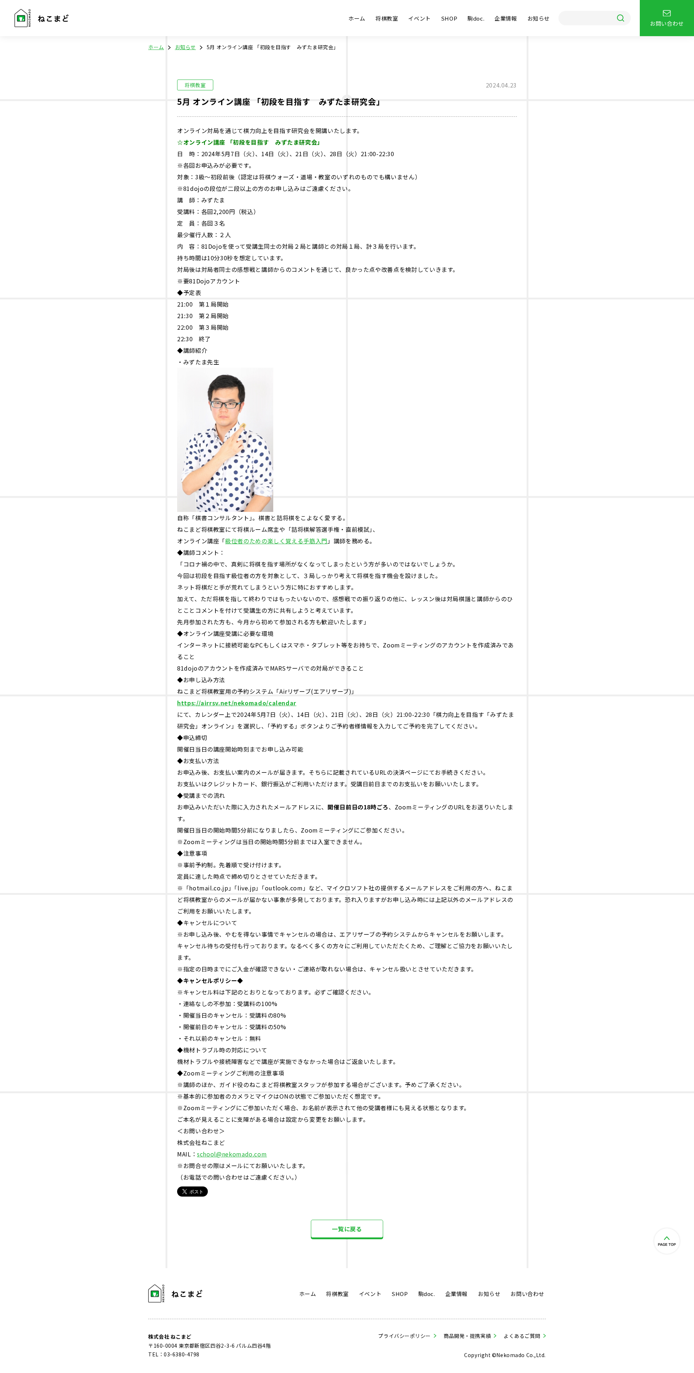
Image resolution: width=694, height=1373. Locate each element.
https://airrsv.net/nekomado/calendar (236, 702)
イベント (419, 18)
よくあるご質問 (522, 1335)
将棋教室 (387, 18)
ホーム (356, 18)
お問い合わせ (527, 1293)
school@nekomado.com (232, 1154)
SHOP (449, 18)
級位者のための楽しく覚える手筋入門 (276, 540)
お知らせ (538, 18)
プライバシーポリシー (404, 1335)
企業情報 (505, 18)
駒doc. (475, 18)
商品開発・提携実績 (467, 1335)
